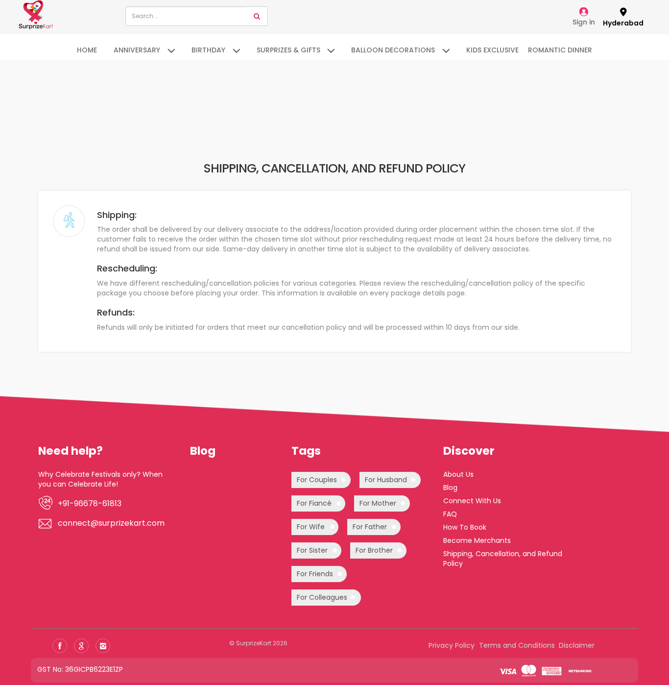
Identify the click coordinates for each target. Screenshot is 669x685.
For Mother (377, 503)
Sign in (584, 22)
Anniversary (137, 50)
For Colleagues (322, 597)
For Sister (312, 550)
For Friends (315, 574)
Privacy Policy (452, 645)
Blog (450, 487)
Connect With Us (472, 501)
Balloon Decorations (393, 50)
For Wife (311, 527)
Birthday (208, 50)
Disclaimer (577, 645)
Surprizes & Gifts (288, 50)
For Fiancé (314, 503)
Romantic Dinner (560, 50)
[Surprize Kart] (35, 14)
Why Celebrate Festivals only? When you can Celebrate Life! (100, 479)
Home (87, 50)
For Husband (386, 480)
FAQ (450, 514)
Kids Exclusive (492, 50)
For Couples (317, 480)
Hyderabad (623, 23)
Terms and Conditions (517, 645)
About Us (458, 474)
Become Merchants (477, 540)
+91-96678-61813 (89, 504)
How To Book (464, 527)
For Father (370, 527)
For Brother (374, 550)
